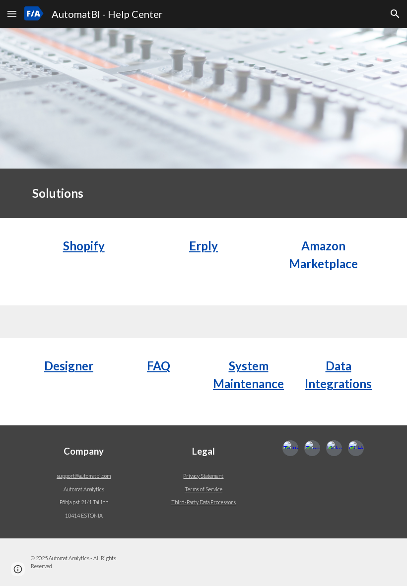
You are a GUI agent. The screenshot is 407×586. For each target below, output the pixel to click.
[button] (12, 13)
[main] (203, 193)
